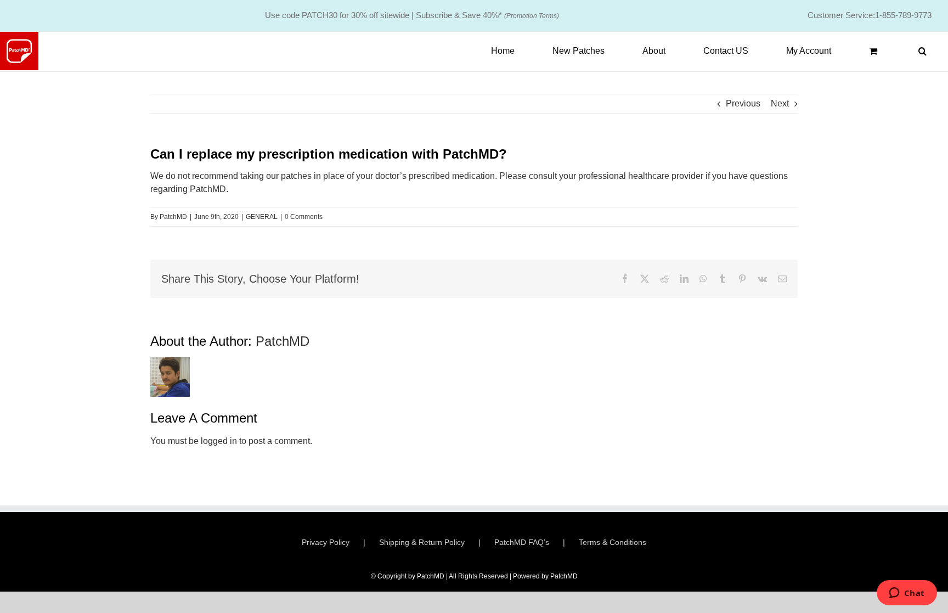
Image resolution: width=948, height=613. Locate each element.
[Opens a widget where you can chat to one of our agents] (906, 594)
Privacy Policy (325, 542)
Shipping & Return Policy (422, 542)
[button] (922, 51)
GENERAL (262, 217)
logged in (219, 441)
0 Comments (304, 217)
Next (780, 103)
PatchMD (173, 217)
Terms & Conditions (612, 542)
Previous (743, 103)
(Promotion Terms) (531, 16)
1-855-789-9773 (903, 15)
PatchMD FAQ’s (521, 542)
